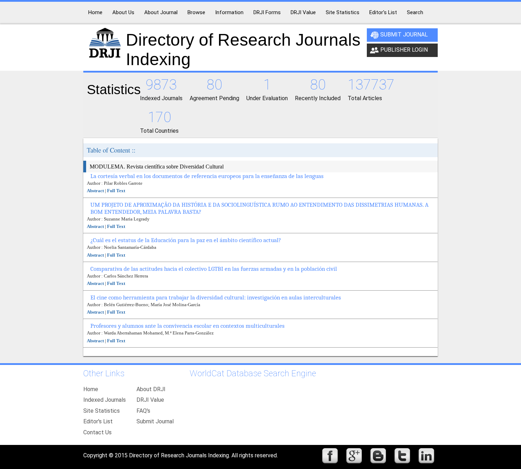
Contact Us (97, 432)
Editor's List (98, 421)
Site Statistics (101, 410)
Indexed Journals (104, 399)
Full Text (116, 190)
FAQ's (143, 410)
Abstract (95, 190)
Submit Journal (404, 34)
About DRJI (151, 389)
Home (90, 389)
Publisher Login (404, 49)
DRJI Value (150, 399)
